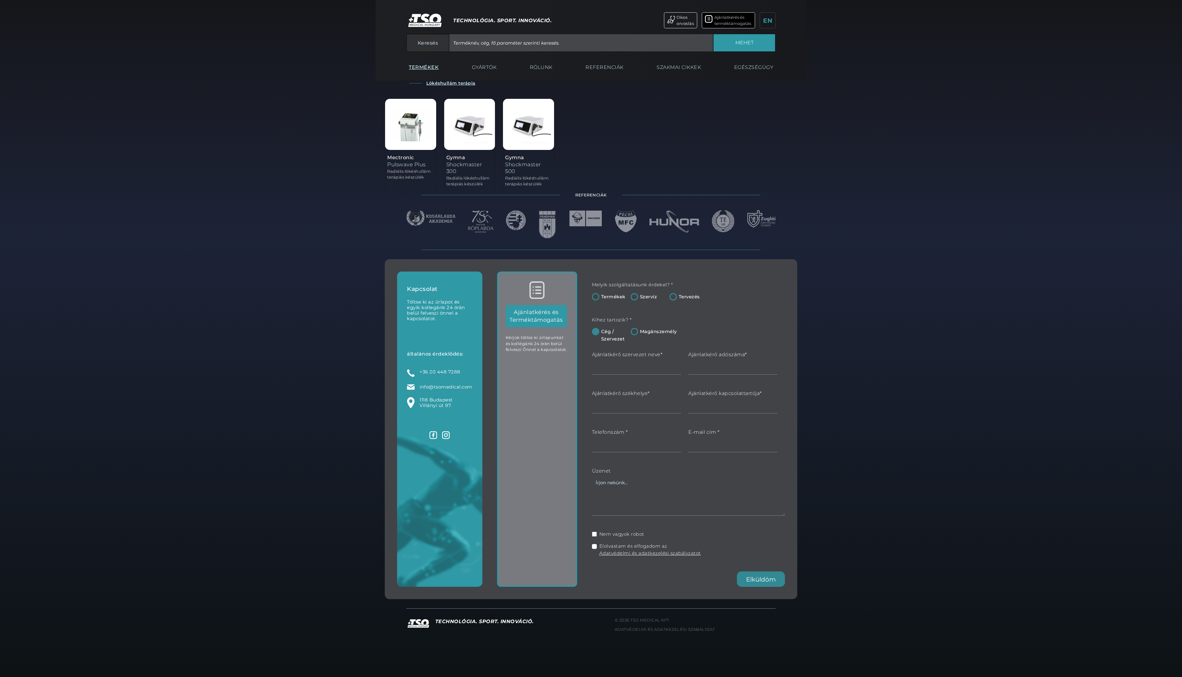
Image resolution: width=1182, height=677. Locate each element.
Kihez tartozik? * (612, 320)
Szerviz (648, 297)
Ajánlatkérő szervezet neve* (627, 354)
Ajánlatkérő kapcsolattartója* (725, 393)
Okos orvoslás (685, 20)
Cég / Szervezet (613, 335)
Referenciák (604, 67)
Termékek (424, 67)
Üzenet (601, 471)
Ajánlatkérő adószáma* (717, 354)
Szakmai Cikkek (679, 67)
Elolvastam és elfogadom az (650, 549)
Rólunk (541, 67)
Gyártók (484, 67)
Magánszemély (658, 331)
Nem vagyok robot (621, 534)
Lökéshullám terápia (451, 83)
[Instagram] (446, 435)
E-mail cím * (703, 432)
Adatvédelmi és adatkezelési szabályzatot (650, 553)
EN (767, 20)
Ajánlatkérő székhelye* (621, 393)
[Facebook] (433, 435)
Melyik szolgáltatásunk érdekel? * (632, 285)
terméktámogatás (731, 21)
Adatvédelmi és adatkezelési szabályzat (665, 629)
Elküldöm (761, 579)
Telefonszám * (610, 432)
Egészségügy (754, 67)
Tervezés (689, 297)
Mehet (744, 43)
